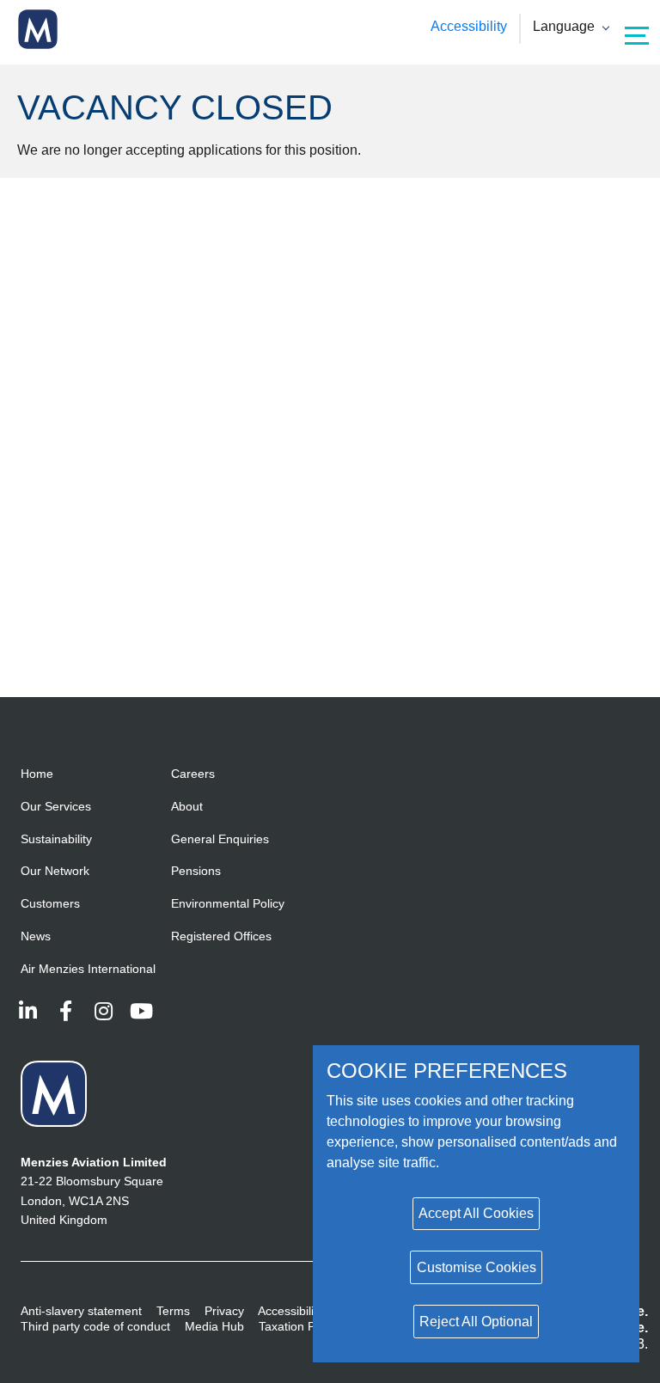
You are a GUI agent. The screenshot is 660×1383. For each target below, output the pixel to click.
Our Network (55, 871)
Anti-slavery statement (81, 1311)
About (187, 806)
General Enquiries (220, 839)
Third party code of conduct (95, 1326)
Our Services (56, 806)
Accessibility (469, 26)
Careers (193, 773)
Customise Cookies (476, 1267)
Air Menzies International (88, 969)
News (36, 936)
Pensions (196, 871)
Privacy (224, 1311)
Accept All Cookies (476, 1213)
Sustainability (56, 839)
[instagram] (103, 1010)
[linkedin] (27, 1010)
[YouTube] (140, 1010)
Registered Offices (221, 936)
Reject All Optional (476, 1321)
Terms (173, 1311)
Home (37, 773)
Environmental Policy (227, 903)
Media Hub (214, 1326)
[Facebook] (65, 1010)
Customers (50, 903)
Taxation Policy (299, 1326)
